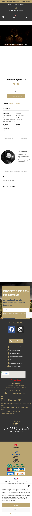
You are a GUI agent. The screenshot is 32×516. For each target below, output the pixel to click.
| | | (16, 23)
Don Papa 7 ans (6, 261)
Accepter (16, 505)
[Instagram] (20, 329)
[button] (29, 486)
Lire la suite (20, 224)
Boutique (12, 44)
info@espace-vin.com (18, 393)
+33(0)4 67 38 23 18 (13, 4)
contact (22, 4)
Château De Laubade (14, 103)
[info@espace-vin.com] (6, 393)
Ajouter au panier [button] (8, 226)
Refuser (16, 510)
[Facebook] (11, 329)
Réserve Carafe (20, 217)
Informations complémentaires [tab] (16, 171)
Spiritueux (20, 44)
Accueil (6, 44)
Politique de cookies (15, 513)
